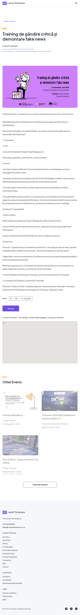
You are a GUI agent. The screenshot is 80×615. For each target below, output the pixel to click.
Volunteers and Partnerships (12, 583)
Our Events (6, 577)
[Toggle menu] (76, 3)
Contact (5, 567)
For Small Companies (9, 550)
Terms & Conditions (9, 593)
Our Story (5, 537)
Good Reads (6, 580)
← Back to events (9, 21)
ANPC (4, 600)
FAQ (4, 563)
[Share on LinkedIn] (16, 298)
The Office (6, 540)
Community (6, 560)
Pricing (4, 543)
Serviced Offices (8, 553)
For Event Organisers (9, 557)
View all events (40, 484)
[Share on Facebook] (11, 298)
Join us (11, 308)
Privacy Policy (7, 596)
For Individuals (7, 547)
